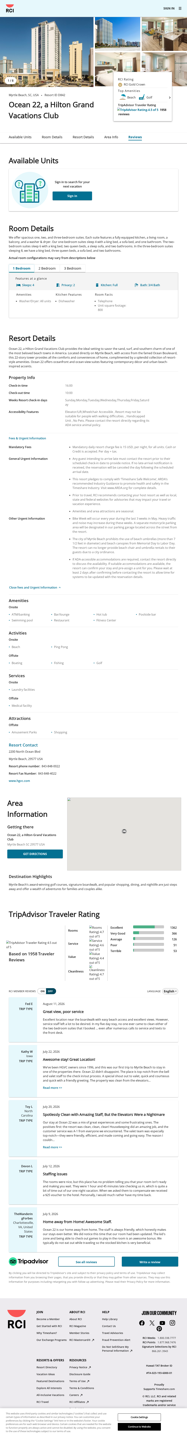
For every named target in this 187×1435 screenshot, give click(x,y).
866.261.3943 (160, 1351)
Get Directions (35, 854)
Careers (74, 1395)
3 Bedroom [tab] (72, 268)
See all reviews (86, 1262)
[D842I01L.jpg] (164, 34)
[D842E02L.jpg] (117, 34)
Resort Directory (47, 1367)
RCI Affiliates (77, 1402)
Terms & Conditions (81, 1388)
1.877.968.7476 (167, 1342)
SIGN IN (169, 8)
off (50, 991)
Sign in (72, 196)
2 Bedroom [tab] (47, 268)
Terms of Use (77, 1381)
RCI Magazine (77, 1326)
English (169, 991)
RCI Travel (43, 1402)
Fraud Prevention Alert (116, 1340)
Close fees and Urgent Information (33, 587)
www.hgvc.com (19, 781)
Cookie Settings (139, 1417)
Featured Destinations (50, 1381)
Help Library (110, 1319)
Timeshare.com (165, 1389)
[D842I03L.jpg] (164, 69)
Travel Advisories (112, 1333)
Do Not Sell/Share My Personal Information (115, 1348)
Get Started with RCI (49, 1326)
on (43, 991)
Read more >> (52, 1088)
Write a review (150, 1262)
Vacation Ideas (46, 1374)
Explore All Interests (49, 1388)
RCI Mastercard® (80, 1340)
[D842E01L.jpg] (47, 52)
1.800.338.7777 (167, 1338)
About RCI (75, 1319)
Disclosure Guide (79, 1374)
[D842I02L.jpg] (117, 69)
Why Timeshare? (47, 1333)
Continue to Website (139, 1426)
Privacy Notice (78, 1367)
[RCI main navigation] (180, 8)
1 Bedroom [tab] (21, 268)
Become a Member (48, 1319)
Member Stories (79, 1333)
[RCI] (10, 8)
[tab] (20, 137)
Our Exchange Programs (52, 1340)
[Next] (170, 97)
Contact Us (109, 1326)
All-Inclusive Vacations (50, 1395)
